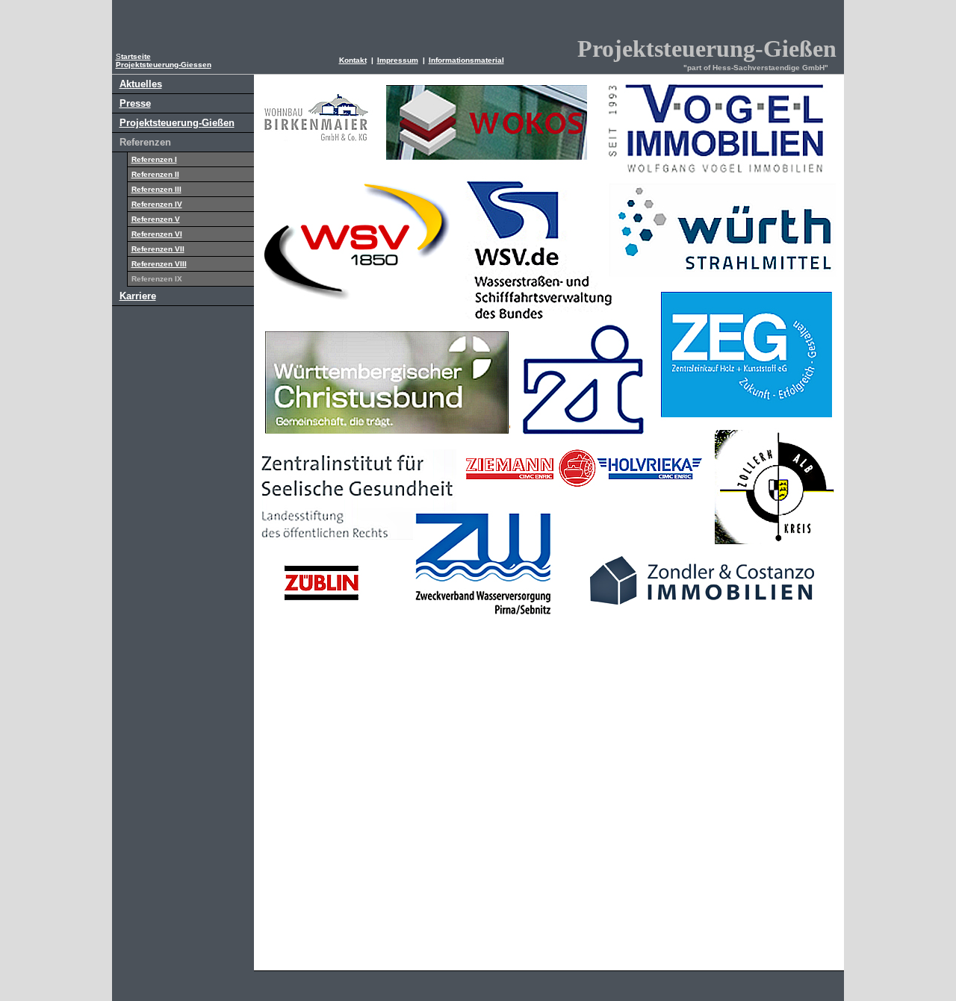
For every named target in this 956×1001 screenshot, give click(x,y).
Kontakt (353, 60)
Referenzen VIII (159, 264)
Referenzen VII (157, 249)
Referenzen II (155, 174)
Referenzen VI (156, 234)
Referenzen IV (156, 204)
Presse (135, 103)
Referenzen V (155, 219)
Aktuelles (141, 84)
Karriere (138, 296)
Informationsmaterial (466, 60)
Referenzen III (156, 189)
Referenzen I (154, 159)
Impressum (397, 60)
